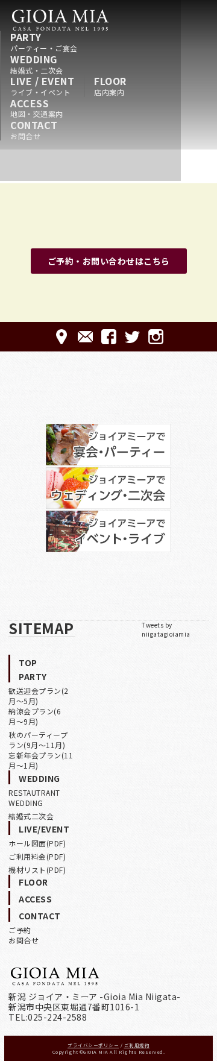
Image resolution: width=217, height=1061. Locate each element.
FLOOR (110, 85)
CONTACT (34, 129)
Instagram (155, 336)
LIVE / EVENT (42, 85)
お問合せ (23, 940)
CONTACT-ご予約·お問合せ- (85, 336)
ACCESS (36, 108)
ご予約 (19, 930)
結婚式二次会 (31, 816)
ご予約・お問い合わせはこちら (109, 261)
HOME (60, 20)
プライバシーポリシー (93, 1045)
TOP (28, 662)
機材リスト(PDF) (37, 869)
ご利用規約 (137, 1045)
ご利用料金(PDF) (37, 856)
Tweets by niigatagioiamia (166, 629)
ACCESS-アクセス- (61, 336)
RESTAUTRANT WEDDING (34, 797)
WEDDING (36, 64)
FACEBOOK (108, 336)
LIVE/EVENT (44, 829)
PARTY (44, 41)
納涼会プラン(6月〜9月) (34, 716)
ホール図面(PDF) (37, 843)
